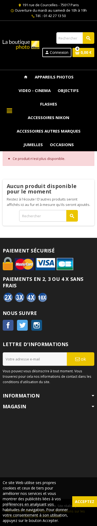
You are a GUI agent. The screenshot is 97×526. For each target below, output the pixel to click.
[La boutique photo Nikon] (21, 44)
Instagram (36, 325)
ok (83, 359)
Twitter (22, 325)
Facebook (8, 325)
